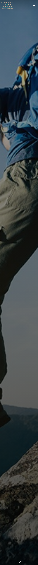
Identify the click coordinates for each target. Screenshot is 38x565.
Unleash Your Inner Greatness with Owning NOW (19, 246)
